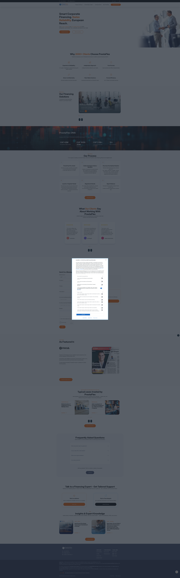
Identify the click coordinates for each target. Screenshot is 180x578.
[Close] (106, 260)
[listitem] (90, 276)
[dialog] (90, 289)
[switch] (101, 278)
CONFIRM (83, 314)
